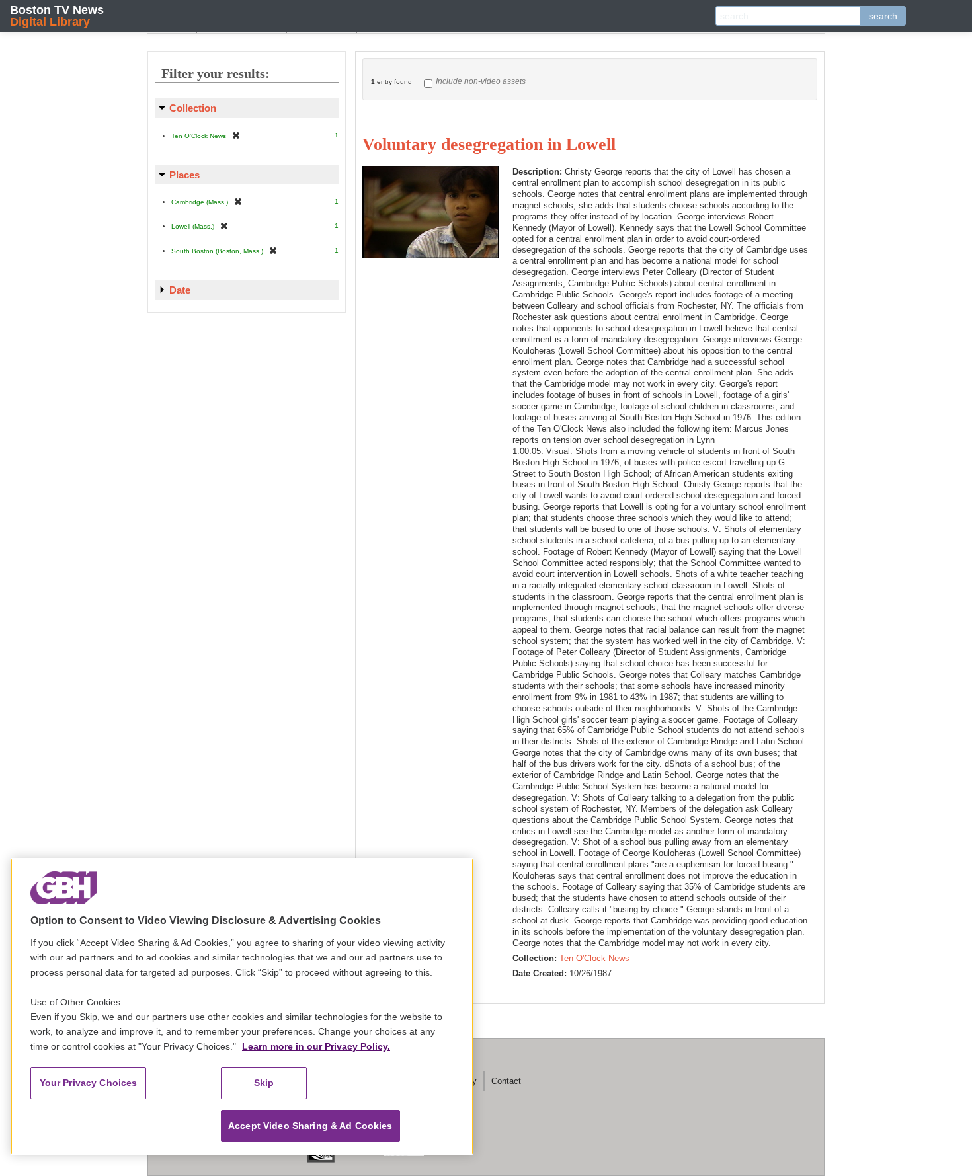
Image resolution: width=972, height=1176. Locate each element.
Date (179, 289)
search (883, 16)
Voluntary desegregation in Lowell (489, 144)
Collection (192, 108)
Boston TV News (57, 15)
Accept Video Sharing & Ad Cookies (310, 1125)
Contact (506, 1081)
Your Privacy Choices (89, 1083)
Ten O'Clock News (594, 958)
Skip (264, 1083)
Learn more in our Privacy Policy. (316, 1046)
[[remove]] (236, 135)
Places (184, 174)
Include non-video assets (481, 81)
